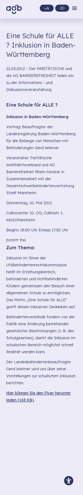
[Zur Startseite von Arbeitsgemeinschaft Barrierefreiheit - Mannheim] (14, 9)
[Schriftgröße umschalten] (47, 8)
